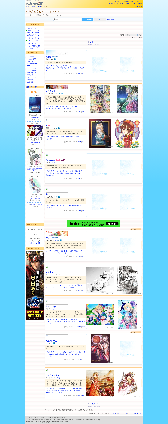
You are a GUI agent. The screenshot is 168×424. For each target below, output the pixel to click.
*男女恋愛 (68, 137)
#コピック (69, 108)
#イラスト (58, 253)
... (46, 70)
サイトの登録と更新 (34, 46)
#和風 (76, 251)
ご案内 (139, 3)
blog (57, 94)
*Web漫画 (75, 137)
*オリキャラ (60, 171)
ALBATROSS (51, 341)
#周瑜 (63, 322)
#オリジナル (78, 106)
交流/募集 (30, 75)
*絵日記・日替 (80, 352)
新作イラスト (120, 3)
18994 (79, 73)
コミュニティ (31, 77)
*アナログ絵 (50, 106)
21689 (79, 256)
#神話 (72, 287)
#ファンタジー (70, 66)
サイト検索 (110, 3)
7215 (79, 327)
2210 (79, 359)
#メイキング (61, 108)
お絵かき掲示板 (32, 63)
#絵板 (74, 390)
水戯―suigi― (52, 306)
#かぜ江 (73, 322)
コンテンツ (31, 61)
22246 (79, 211)
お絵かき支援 (31, 73)
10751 (79, 395)
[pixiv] (55, 59)
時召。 (48, 238)
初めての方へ (31, 43)
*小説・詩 (77, 171)
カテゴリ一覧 (31, 28)
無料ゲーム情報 (35, 243)
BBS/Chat (30, 66)
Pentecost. (50, 160)
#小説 (53, 287)
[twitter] (59, 94)
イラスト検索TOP (135, 413)
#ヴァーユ (58, 287)
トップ (28, 7)
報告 (83, 73)
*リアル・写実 (58, 251)
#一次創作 (80, 68)
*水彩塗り (49, 251)
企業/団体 (30, 82)
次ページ (95, 42)
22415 (79, 178)
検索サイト (31, 80)
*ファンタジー (50, 66)
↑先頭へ (113, 413)
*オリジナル (60, 66)
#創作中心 (66, 287)
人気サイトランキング (34, 38)
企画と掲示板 (131, 3)
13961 (79, 112)
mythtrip (49, 272)
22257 (79, 142)
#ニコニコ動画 (57, 392)
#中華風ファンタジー (65, 68)
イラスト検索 (36, 7)
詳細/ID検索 (110, 19)
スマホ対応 (31, 56)
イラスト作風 (31, 59)
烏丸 (47, 194)
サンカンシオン (52, 375)
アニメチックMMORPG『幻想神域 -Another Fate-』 (124, 1)
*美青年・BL (60, 205)
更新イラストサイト (34, 30)
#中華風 (61, 354)
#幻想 (75, 68)
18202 (79, 290)
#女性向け (77, 205)
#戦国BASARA (64, 173)
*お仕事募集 (57, 322)
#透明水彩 (67, 390)
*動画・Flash (59, 390)
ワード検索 (138, 7)
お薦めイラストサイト (34, 35)
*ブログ (76, 319)
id (46, 126)
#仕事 (77, 354)
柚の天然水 (50, 91)
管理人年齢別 (31, 70)
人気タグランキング (34, 40)
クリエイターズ (32, 48)
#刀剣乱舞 (55, 173)
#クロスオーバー (75, 173)
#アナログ (52, 108)
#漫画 (78, 390)
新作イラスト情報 (31, 87)
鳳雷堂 (48, 57)
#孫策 (68, 322)
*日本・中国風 (59, 106)
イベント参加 (31, 68)
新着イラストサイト (34, 32)
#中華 (80, 251)
